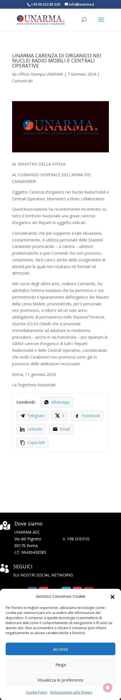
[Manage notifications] (107, 687)
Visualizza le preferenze (60, 680)
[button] (112, 596)
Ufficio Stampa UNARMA (40, 74)
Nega (60, 664)
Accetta (60, 649)
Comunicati (22, 80)
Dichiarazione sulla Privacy (71, 692)
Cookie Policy (36, 692)
